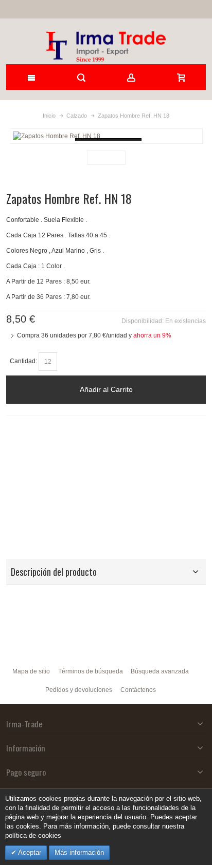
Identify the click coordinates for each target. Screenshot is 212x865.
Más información (79, 852)
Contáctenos (138, 689)
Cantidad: (23, 361)
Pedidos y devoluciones (78, 689)
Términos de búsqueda (90, 671)
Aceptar (28, 852)
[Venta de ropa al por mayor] (106, 46)
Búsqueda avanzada (160, 671)
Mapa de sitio (31, 671)
